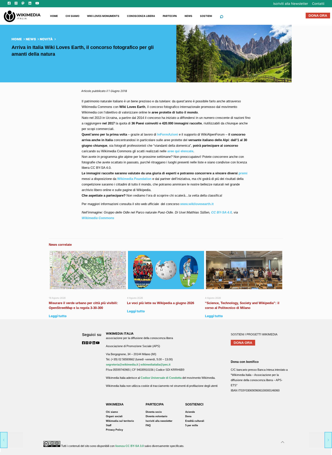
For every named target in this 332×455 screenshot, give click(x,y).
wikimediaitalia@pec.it (155, 364)
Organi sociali (114, 416)
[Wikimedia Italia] (22, 16)
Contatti (318, 4)
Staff (108, 425)
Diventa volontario (156, 416)
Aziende (190, 411)
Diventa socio (154, 411)
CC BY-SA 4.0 (221, 212)
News (31, 39)
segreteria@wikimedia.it (122, 364)
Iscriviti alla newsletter (159, 420)
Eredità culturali (194, 420)
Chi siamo (112, 411)
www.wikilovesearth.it (197, 204)
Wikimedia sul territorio (120, 420)
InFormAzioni (167, 134)
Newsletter (290, 4)
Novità (46, 39)
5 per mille (191, 425)
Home (17, 39)
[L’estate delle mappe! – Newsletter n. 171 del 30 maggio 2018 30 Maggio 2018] (11, 439)
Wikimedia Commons (98, 218)
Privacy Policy (114, 429)
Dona (188, 416)
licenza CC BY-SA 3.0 (129, 446)
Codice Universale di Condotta (161, 377)
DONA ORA (318, 15)
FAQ (148, 425)
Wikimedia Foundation (133, 179)
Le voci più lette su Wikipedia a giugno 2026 (161, 303)
